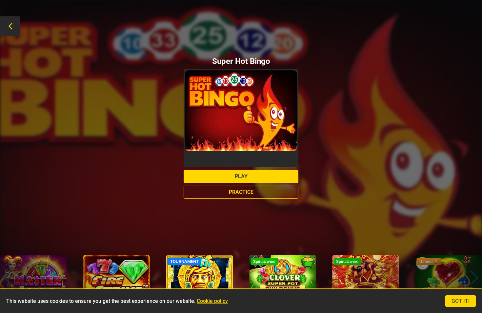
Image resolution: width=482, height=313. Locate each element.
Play (241, 176)
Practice (241, 192)
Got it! (461, 301)
